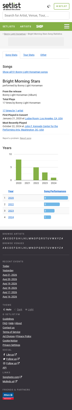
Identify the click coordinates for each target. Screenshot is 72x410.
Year (10, 191)
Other (43, 54)
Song (11, 54)
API (4, 367)
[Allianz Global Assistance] (8, 395)
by (13, 110)
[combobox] (36, 15)
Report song (25, 138)
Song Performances (55, 191)
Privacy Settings (11, 345)
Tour (28, 54)
